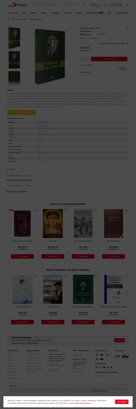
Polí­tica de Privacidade (82, 403)
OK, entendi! (121, 402)
